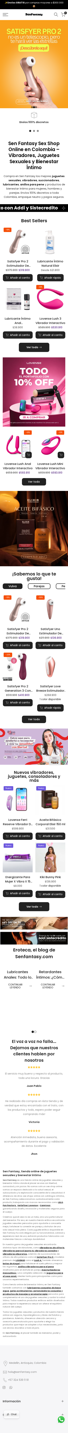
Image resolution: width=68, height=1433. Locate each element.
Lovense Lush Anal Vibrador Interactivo (18, 466)
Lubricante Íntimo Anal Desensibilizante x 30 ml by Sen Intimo (17, 321)
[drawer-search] (56, 14)
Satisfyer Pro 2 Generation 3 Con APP (18, 688)
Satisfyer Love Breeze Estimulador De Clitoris (50, 688)
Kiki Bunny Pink (50, 877)
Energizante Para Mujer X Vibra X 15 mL (17, 879)
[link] (34, 64)
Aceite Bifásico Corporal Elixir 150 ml (50, 822)
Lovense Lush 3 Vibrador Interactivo (50, 321)
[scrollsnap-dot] (30, 131)
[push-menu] (5, 14)
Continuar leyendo (15, 986)
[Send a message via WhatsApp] (61, 1420)
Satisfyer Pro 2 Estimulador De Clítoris (18, 263)
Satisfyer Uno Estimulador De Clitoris (50, 631)
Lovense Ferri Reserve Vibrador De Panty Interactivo (18, 822)
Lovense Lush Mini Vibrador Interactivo (50, 466)
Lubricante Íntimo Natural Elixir (50, 263)
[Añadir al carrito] (28, 455)
